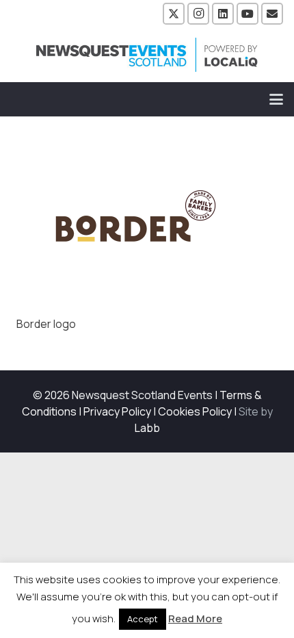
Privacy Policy (117, 411)
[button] (276, 99)
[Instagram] (198, 14)
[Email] (272, 14)
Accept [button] (142, 619)
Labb (147, 427)
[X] (174, 14)
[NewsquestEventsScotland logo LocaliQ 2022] (147, 55)
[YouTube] (247, 14)
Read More (195, 618)
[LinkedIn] (223, 14)
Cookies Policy (195, 411)
